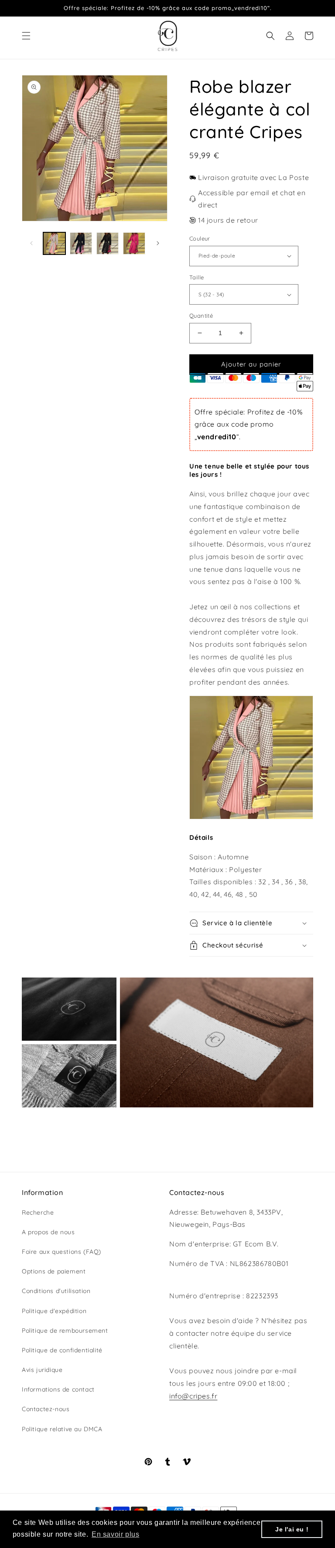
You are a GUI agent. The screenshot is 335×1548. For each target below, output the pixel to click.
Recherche (38, 1212)
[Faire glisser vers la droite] (158, 243)
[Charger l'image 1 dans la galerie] (54, 243)
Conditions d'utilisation (56, 1291)
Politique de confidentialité (62, 1350)
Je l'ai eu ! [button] (291, 1529)
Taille (196, 277)
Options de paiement (53, 1271)
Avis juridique (42, 1370)
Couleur (199, 238)
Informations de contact (58, 1389)
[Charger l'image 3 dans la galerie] (107, 243)
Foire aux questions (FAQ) (61, 1252)
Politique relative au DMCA (62, 1429)
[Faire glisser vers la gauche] (31, 243)
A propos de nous (48, 1232)
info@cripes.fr (193, 1396)
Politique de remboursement (65, 1330)
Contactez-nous (45, 1409)
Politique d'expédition (54, 1311)
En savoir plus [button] (115, 1534)
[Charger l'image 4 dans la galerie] (134, 243)
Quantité (201, 315)
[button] (26, 35)
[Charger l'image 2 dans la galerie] (81, 243)
